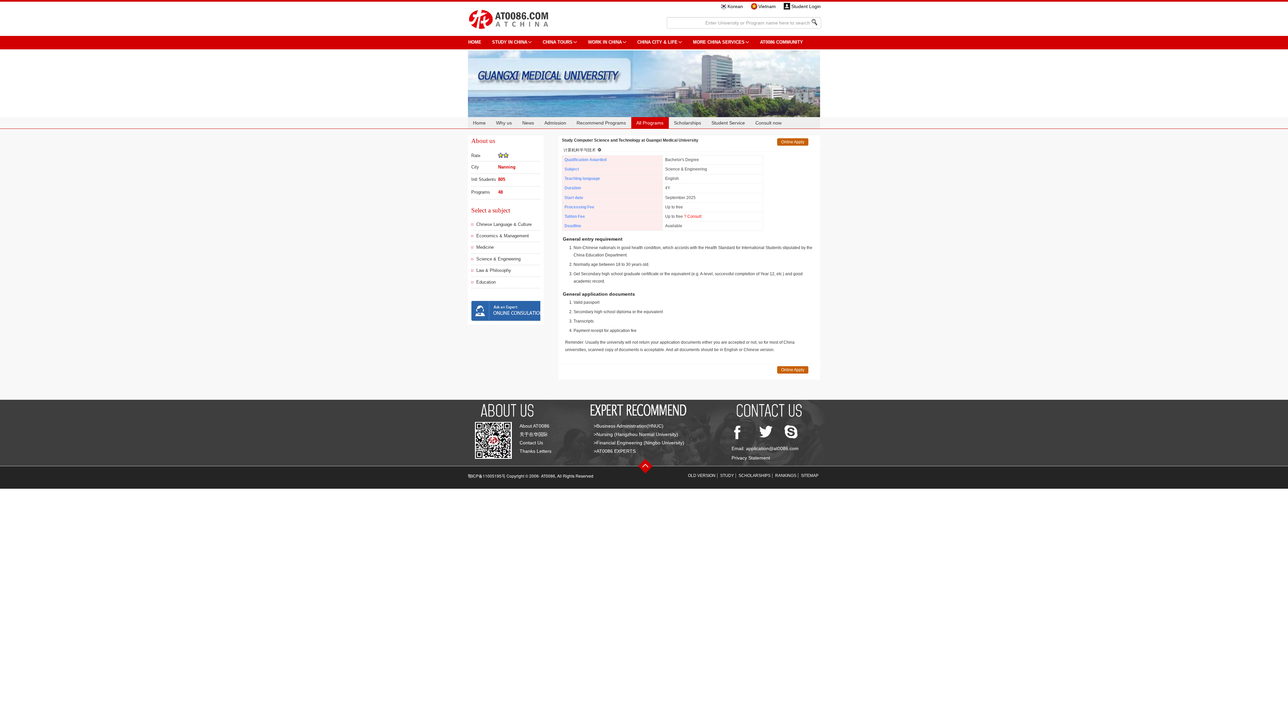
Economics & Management (502, 235)
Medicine (485, 247)
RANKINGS (785, 475)
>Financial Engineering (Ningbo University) (639, 442)
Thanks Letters (535, 451)
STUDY (727, 475)
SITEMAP (809, 475)
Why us (504, 123)
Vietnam (767, 6)
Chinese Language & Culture (504, 224)
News (528, 123)
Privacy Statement (751, 458)
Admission (555, 123)
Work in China (605, 42)
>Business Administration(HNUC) (628, 426)
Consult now (768, 123)
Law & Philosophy (493, 270)
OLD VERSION (701, 475)
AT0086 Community (781, 42)
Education (486, 282)
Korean (735, 6)
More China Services (719, 42)
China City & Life (657, 42)
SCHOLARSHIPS (754, 475)
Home (479, 123)
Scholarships (687, 123)
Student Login (806, 6)
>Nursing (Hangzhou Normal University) (636, 434)
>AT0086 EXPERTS (615, 451)
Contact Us (531, 442)
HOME (474, 42)
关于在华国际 (534, 434)
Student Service (728, 123)
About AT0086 (534, 426)
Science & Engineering (498, 258)
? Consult (692, 216)
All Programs (649, 123)
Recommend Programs (601, 123)
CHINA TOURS (558, 42)
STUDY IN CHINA (509, 42)
